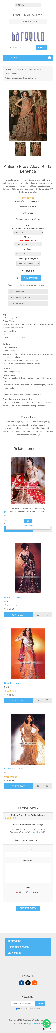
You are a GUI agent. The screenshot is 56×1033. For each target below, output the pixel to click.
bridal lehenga (11, 421)
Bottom (27, 249)
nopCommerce (34, 1023)
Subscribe (22, 1008)
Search (41, 47)
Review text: (28, 860)
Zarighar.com (38, 1030)
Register (17, 15)
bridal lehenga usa (35, 425)
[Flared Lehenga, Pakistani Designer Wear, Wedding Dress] (28, 739)
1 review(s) (19, 201)
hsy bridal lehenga (39, 428)
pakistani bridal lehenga (15, 428)
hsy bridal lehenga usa (13, 431)
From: (13, 829)
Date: (25, 829)
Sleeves (28, 237)
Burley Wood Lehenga (15, 768)
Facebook (21, 982)
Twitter (28, 982)
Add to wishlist (19, 292)
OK (28, 521)
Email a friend (19, 303)
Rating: (28, 888)
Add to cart (31, 278)
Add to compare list (21, 297)
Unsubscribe (34, 1008)
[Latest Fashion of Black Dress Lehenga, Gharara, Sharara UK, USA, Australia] (28, 568)
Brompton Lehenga (13, 597)
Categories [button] (11, 58)
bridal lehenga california (27, 435)
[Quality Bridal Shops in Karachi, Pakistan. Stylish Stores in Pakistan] (28, 653)
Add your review (34, 201)
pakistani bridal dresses (33, 421)
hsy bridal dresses (15, 425)
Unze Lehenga (11, 683)
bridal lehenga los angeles (38, 431)
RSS (34, 982)
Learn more (28, 525)
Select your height (28, 258)
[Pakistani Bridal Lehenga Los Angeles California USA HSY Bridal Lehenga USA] (20, 149)
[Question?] (46, 1023)
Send (40, 1003)
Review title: (28, 850)
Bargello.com (24, 1030)
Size (28, 225)
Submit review (28, 908)
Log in (27, 15)
